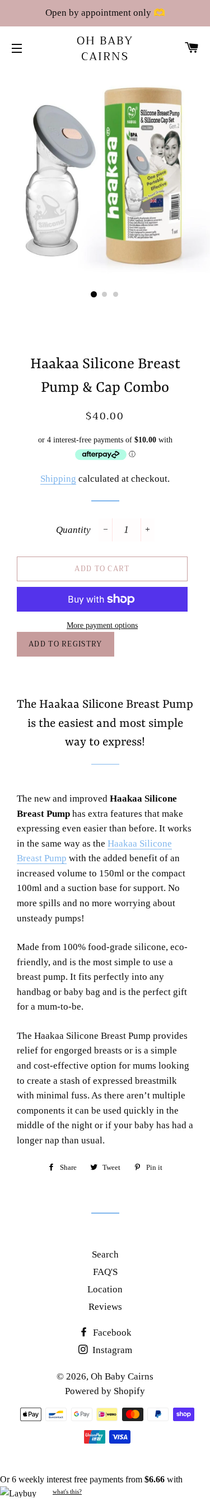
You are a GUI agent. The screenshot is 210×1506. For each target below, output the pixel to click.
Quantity (73, 529)
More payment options (102, 625)
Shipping (58, 478)
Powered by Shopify (105, 1391)
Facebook (111, 1332)
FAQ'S (105, 1272)
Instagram (111, 1350)
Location (105, 1289)
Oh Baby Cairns (105, 49)
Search (105, 1254)
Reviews (105, 1306)
